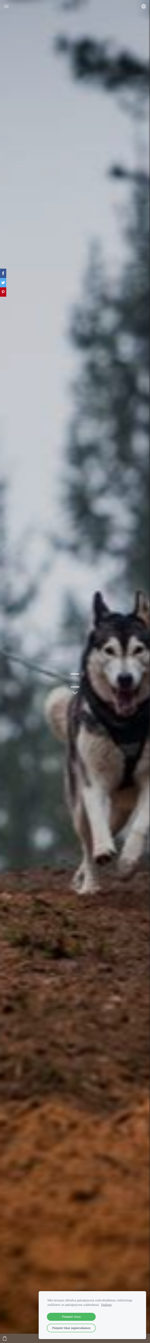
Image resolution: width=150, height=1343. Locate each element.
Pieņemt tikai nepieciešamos (71, 1328)
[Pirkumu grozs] (4, 1338)
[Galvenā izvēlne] (6, 6)
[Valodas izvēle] (143, 6)
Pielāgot (106, 1305)
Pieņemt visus (71, 1316)
